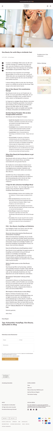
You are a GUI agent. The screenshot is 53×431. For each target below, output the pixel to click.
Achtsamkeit (10, 323)
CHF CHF (12, 418)
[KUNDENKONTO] (47, 6)
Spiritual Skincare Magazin (33, 392)
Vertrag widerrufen (6, 426)
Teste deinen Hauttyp (32, 394)
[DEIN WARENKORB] (50, 6)
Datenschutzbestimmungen (7, 354)
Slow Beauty (28, 323)
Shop (28, 385)
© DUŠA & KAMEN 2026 (6, 421)
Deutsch (5, 418)
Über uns (29, 387)
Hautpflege (19, 323)
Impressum (14, 421)
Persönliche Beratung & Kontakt (9, 409)
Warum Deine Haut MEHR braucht (35, 389)
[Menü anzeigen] (3, 6)
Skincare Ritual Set (16, 305)
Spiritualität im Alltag (9, 324)
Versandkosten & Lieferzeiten (8, 404)
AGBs (19, 421)
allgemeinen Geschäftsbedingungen (27, 353)
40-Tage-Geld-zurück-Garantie (9, 407)
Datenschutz (24, 421)
